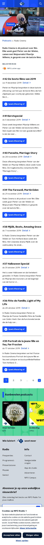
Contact (28, 456)
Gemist (5, 475)
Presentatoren (9, 465)
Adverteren (29, 473)
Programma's (8, 460)
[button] (3, 3)
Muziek (5, 470)
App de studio (30, 468)
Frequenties (7, 456)
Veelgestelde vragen (30, 461)
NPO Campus (30, 478)
